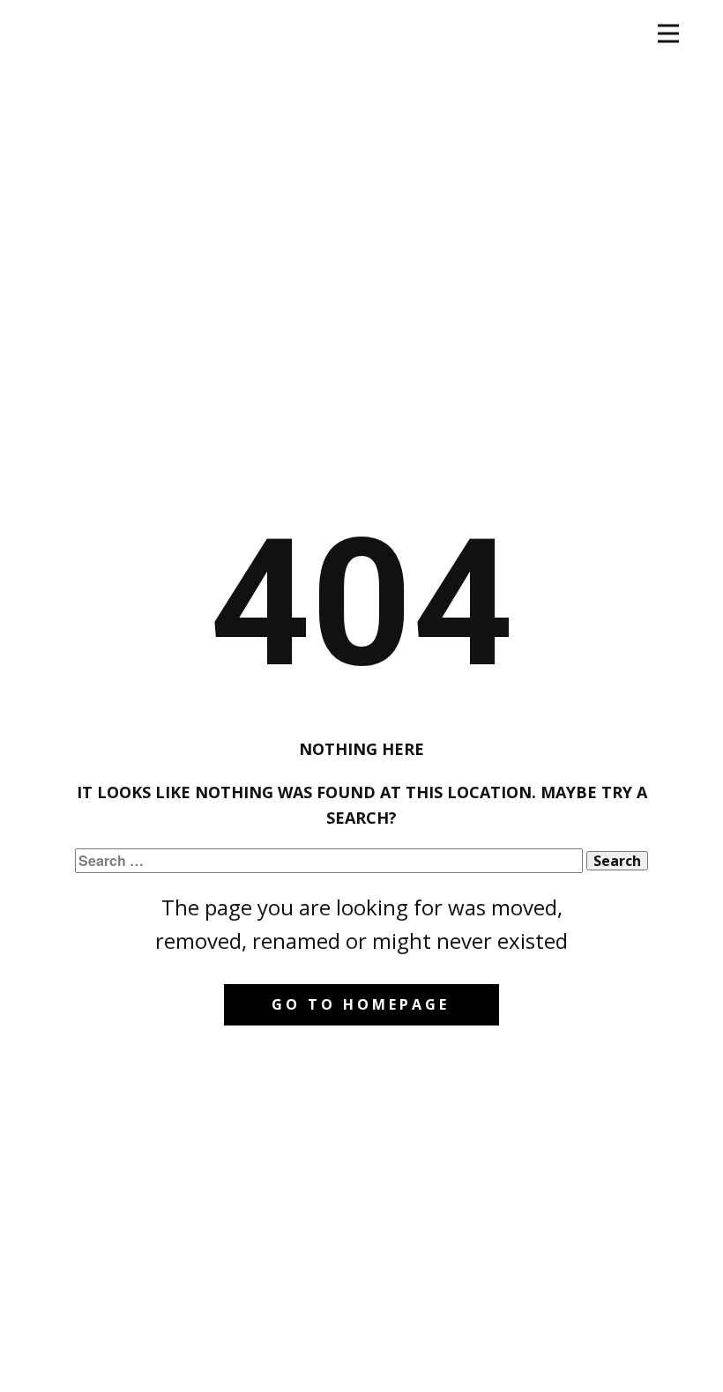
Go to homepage (361, 1004)
